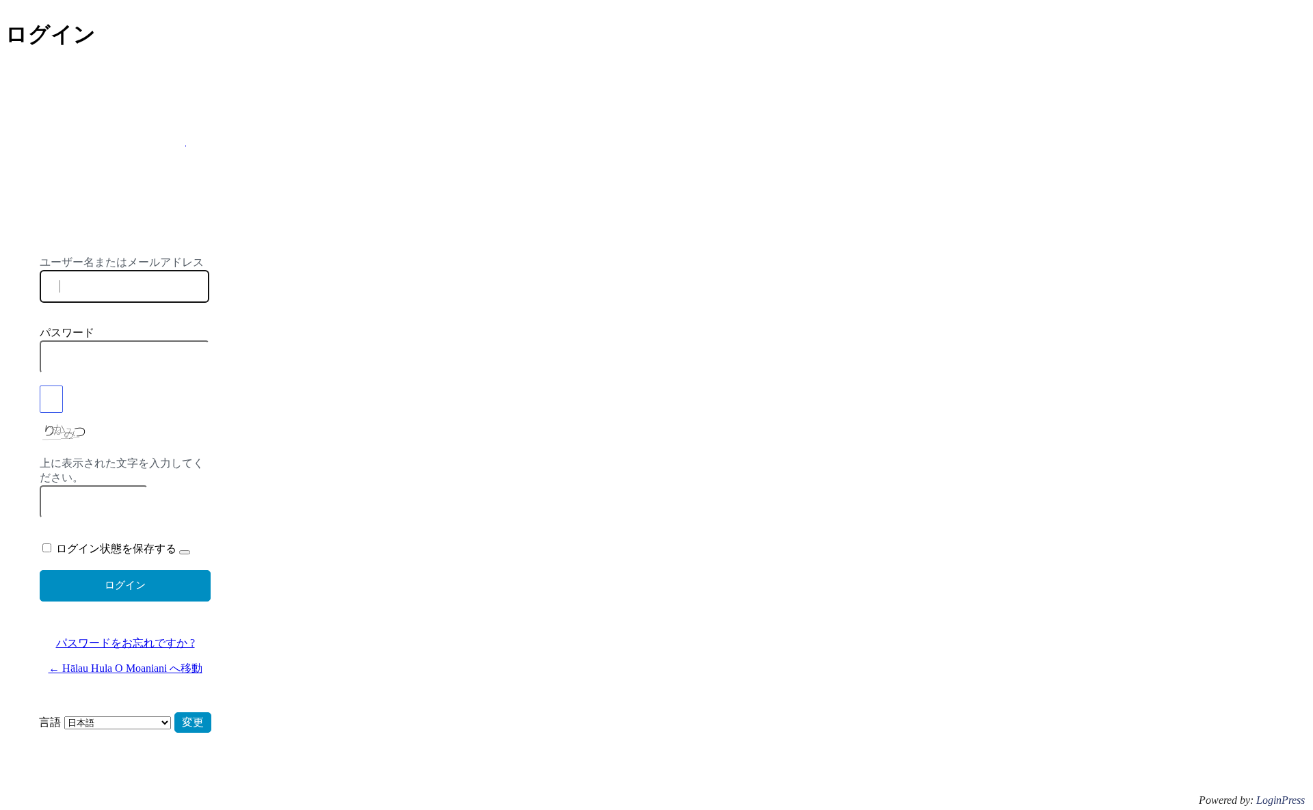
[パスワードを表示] (51, 399)
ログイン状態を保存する (116, 548)
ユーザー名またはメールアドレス (122, 262)
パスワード (67, 332)
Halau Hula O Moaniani (125, 182)
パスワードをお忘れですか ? (125, 643)
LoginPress (1280, 800)
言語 (50, 722)
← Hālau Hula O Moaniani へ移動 (125, 668)
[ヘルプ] (184, 552)
